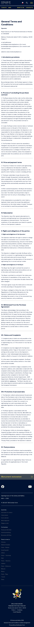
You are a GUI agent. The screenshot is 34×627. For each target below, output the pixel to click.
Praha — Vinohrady (6, 555)
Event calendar (5, 517)
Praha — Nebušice (5, 560)
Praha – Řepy (4, 574)
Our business (4, 527)
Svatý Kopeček (5, 550)
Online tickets (4, 515)
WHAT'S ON (20, 7)
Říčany (3, 571)
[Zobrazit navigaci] (31, 3)
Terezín (3, 576)
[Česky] (23, 3)
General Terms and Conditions (11, 622)
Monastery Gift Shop (6, 535)
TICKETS (3, 7)
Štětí (2, 558)
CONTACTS (29, 7)
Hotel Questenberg (6, 532)
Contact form (14, 502)
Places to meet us (5, 539)
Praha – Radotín (5, 547)
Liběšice (3, 563)
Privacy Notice (12, 625)
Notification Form (20, 625)
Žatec (2, 579)
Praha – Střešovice (6, 566)
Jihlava (3, 552)
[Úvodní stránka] (6, 2)
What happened (5, 520)
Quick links (3, 509)
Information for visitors (6, 512)
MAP (9, 7)
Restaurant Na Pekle (6, 529)
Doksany (3, 542)
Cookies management (24, 622)
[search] (27, 3)
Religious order (5, 523)
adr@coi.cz (13, 381)
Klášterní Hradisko (5, 544)
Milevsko (3, 568)
